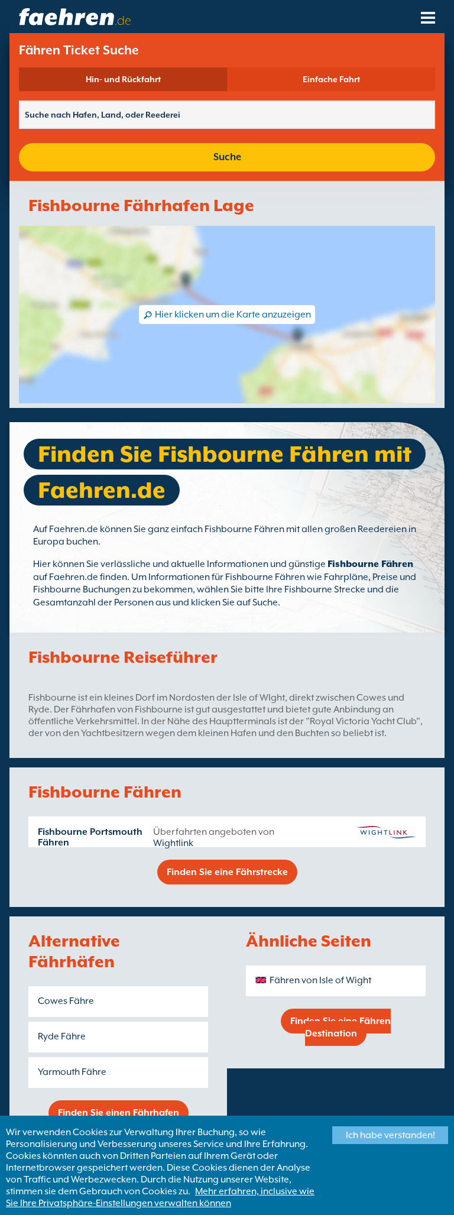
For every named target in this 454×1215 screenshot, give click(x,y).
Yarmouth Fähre (72, 1072)
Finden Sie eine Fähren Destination (340, 1027)
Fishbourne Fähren (370, 564)
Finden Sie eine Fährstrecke (227, 872)
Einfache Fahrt (331, 79)
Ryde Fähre (62, 1036)
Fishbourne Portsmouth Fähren (90, 837)
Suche (227, 157)
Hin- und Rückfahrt (123, 79)
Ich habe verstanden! (390, 1135)
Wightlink (173, 843)
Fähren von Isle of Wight (320, 980)
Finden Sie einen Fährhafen (118, 1112)
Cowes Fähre (66, 1001)
